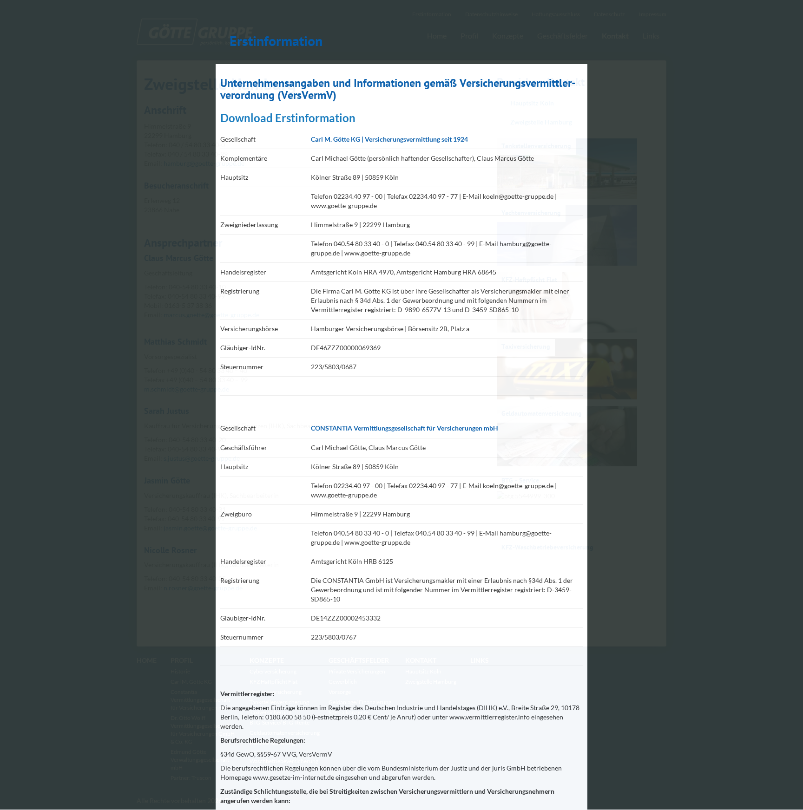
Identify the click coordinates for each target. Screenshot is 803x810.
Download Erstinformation (287, 117)
